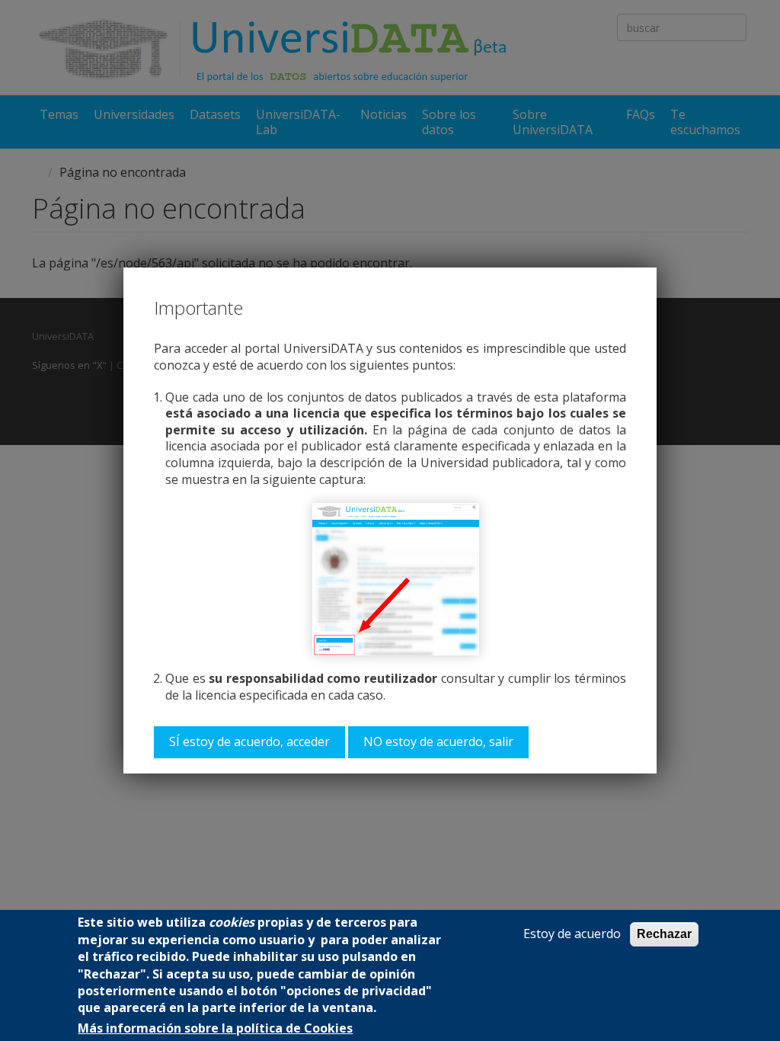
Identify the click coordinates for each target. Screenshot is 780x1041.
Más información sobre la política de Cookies (215, 1028)
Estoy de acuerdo (572, 934)
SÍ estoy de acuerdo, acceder (249, 741)
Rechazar (664, 933)
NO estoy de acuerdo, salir (438, 741)
